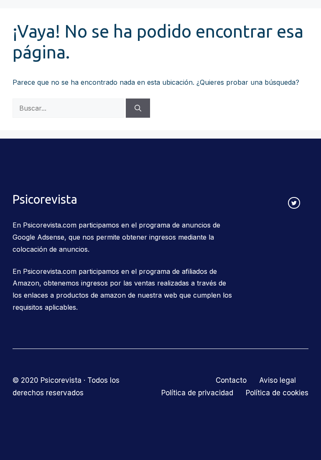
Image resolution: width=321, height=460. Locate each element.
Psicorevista (45, 21)
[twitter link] (294, 203)
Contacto (231, 380)
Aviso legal (277, 380)
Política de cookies (277, 393)
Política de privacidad (197, 393)
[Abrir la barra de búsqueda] (273, 20)
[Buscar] (138, 108)
